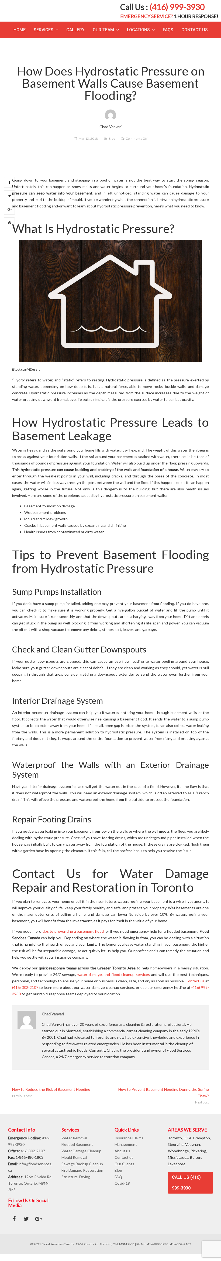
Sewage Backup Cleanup (82, 1170)
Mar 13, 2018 (88, 145)
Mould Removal (74, 1164)
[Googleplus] (9, 216)
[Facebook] (9, 189)
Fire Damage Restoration (82, 1177)
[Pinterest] (9, 229)
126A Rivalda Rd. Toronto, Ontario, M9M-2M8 (30, 1190)
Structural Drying (75, 1183)
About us (122, 1157)
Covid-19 (122, 1190)
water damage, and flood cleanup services (113, 981)
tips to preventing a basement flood (73, 938)
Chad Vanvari (53, 1020)
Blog (112, 145)
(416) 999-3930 (177, 10)
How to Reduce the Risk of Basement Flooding (51, 1096)
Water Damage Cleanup (81, 1157)
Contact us (195, 987)
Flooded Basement (77, 1151)
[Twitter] (9, 202)
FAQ (118, 1183)
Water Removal (74, 1144)
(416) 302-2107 (25, 994)
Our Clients (124, 1170)
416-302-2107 (33, 1157)
